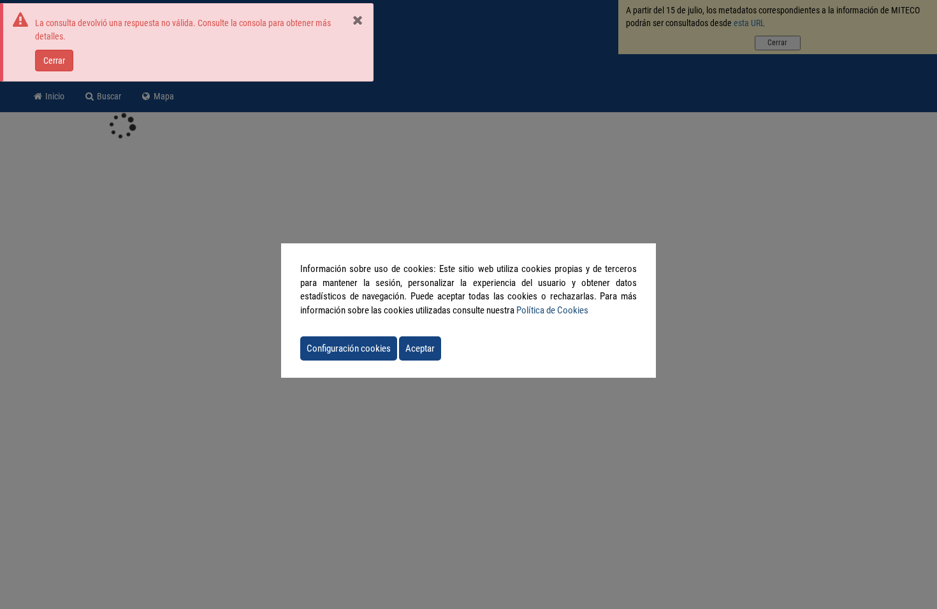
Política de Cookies (552, 310)
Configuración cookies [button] (349, 348)
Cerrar (54, 60)
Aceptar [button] (420, 348)
